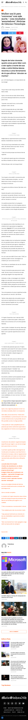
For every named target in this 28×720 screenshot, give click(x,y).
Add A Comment (14, 631)
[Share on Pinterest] (19, 33)
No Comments (6, 29)
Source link (4, 532)
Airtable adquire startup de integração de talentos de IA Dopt (18, 654)
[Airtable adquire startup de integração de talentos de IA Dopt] (14, 587)
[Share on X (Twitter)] (12, 33)
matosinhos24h (22, 715)
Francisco (8, 27)
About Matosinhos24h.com (15, 708)
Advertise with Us (9, 710)
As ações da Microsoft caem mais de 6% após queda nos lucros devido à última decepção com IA (13, 573)
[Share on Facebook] (5, 33)
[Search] (26, 2)
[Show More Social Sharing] (25, 33)
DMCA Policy (7, 712)
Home (2, 6)
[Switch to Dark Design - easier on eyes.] (23, 2)
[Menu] (2, 2)
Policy (14, 712)
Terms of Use (20, 712)
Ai (2, 10)
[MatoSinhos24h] (13, 2)
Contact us (19, 710)
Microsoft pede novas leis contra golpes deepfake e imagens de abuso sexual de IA (18, 677)
